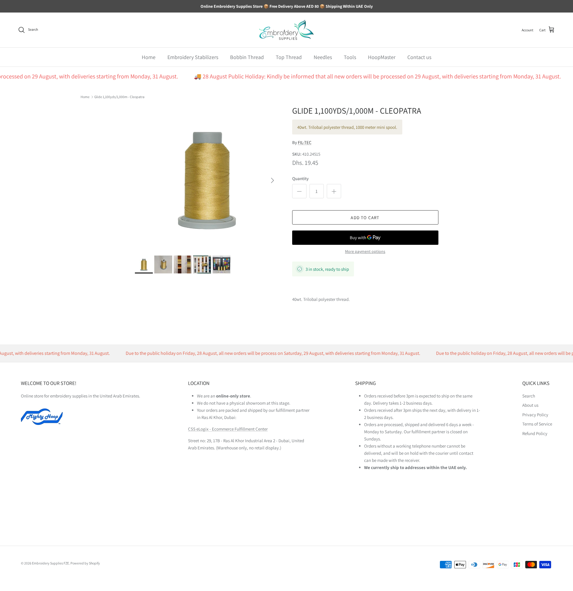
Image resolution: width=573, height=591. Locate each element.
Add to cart (365, 217)
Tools (350, 57)
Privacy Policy (535, 414)
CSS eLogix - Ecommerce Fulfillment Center (228, 429)
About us (530, 405)
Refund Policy (534, 433)
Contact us (419, 57)
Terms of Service (537, 424)
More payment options (365, 251)
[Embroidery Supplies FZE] (286, 29)
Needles (323, 57)
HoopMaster (381, 57)
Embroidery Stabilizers (192, 57)
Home (148, 57)
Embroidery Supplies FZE (50, 563)
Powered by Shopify (85, 563)
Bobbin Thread (247, 57)
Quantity (300, 178)
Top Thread (289, 57)
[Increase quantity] (334, 191)
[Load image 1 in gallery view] (207, 178)
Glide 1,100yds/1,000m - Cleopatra (119, 97)
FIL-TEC (305, 142)
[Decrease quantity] (299, 191)
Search (528, 396)
